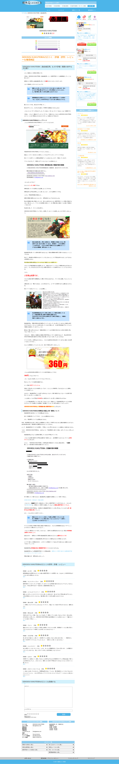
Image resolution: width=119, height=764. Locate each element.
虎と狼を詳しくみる (92, 152)
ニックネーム (27, 709)
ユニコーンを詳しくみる (91, 125)
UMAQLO (34, 500)
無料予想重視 (74, 5)
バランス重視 (83, 5)
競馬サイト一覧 (76, 10)
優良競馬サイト (92, 10)
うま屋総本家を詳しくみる (90, 167)
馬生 (85, 23)
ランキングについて (73, 758)
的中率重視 (49, 5)
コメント (26, 686)
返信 (24, 576)
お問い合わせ (27, 758)
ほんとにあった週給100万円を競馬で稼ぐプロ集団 (87, 172)
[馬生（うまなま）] (81, 45)
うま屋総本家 (81, 155)
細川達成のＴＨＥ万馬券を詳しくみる (88, 139)
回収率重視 (57, 5)
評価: (25, 714)
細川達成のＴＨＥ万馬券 (84, 129)
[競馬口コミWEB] (32, 5)
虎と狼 (79, 143)
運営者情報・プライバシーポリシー (49, 758)
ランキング (61, 10)
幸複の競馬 (41, 500)
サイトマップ (91, 758)
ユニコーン (80, 113)
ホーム (48, 10)
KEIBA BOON (27, 500)
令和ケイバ (87, 49)
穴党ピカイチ (87, 77)
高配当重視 (65, 5)
